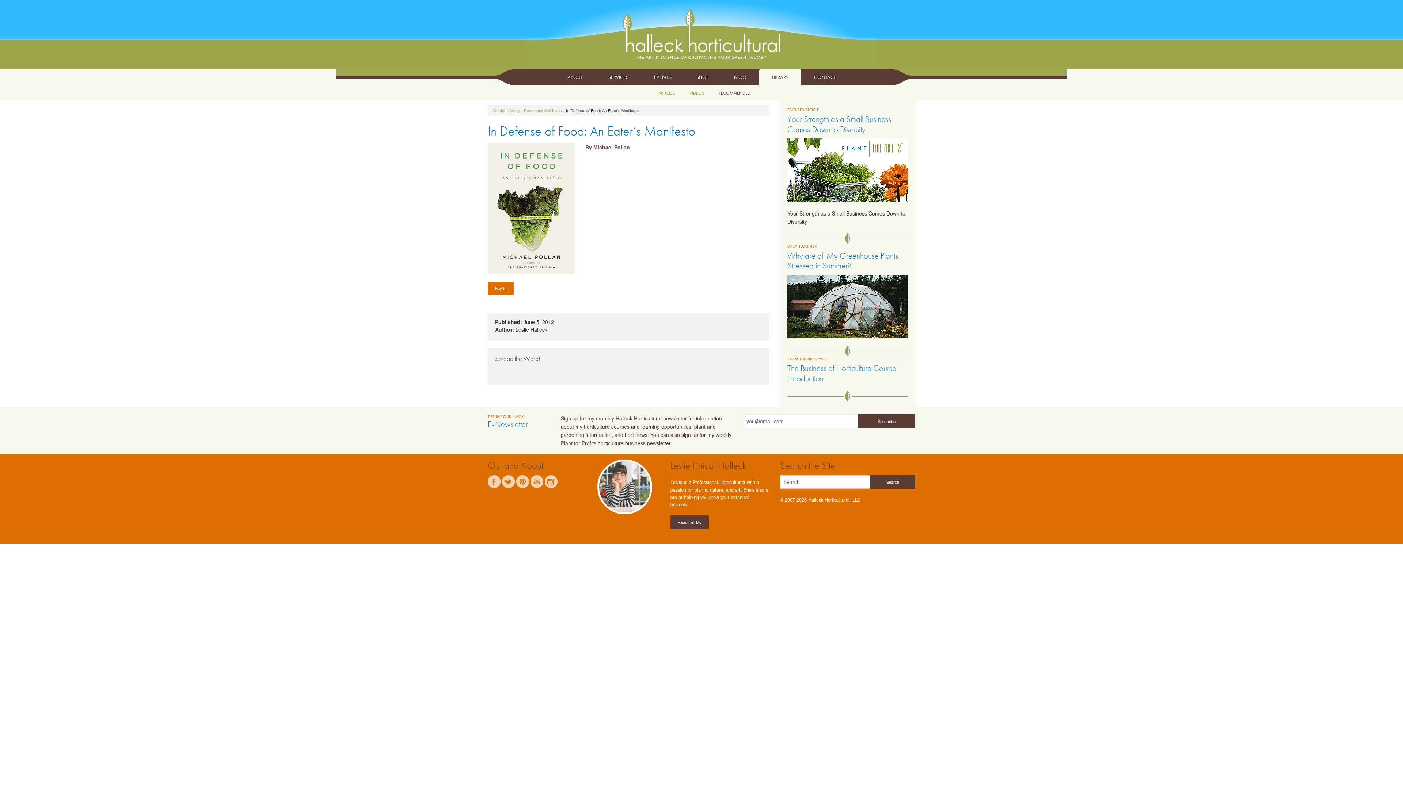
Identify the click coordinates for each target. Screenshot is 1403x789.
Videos (696, 93)
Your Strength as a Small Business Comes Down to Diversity (839, 124)
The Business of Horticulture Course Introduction (841, 373)
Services (618, 77)
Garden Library (506, 110)
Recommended (734, 93)
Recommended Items (543, 110)
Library (780, 77)
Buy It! (500, 288)
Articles (666, 93)
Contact (825, 77)
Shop (702, 77)
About (575, 77)
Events (662, 77)
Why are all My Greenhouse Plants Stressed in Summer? (842, 260)
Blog (740, 77)
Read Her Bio (690, 522)
